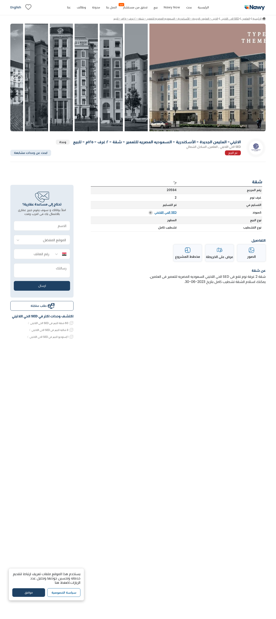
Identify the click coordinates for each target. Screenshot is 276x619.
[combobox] (46, 240)
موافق (29, 592)
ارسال (42, 286)
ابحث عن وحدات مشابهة (30, 153)
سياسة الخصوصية (64, 592)
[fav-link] (28, 7)
